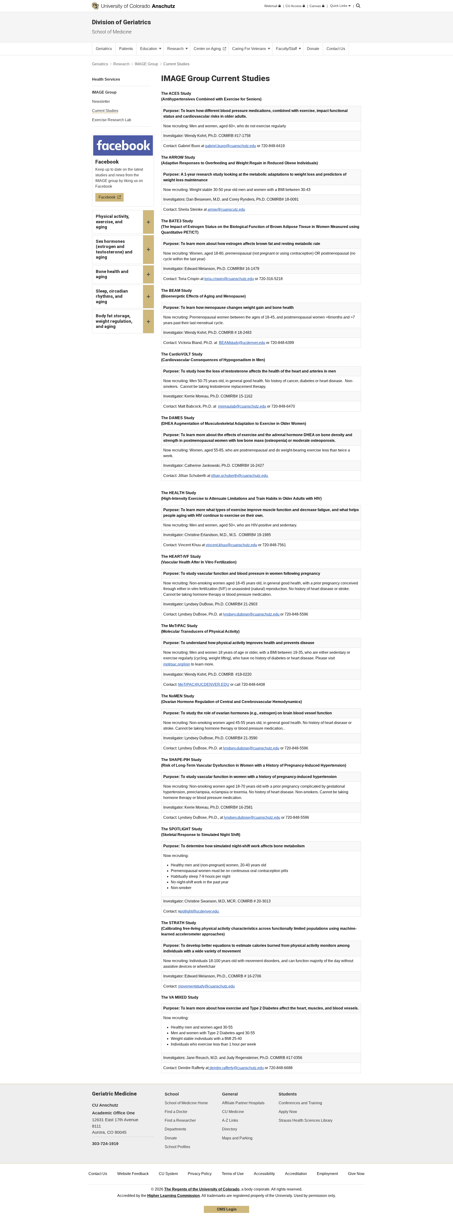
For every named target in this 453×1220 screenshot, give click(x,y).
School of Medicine (112, 32)
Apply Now (288, 1112)
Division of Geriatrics (121, 22)
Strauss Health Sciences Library (305, 1120)
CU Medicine (233, 1112)
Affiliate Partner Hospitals (243, 1103)
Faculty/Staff (287, 49)
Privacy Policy (200, 1174)
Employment (327, 1174)
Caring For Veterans (249, 49)
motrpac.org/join (176, 664)
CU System (168, 1174)
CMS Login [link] (226, 1209)
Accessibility (264, 1174)
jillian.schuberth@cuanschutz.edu (240, 476)
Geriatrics (100, 64)
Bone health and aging (112, 274)
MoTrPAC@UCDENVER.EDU (203, 684)
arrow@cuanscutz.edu (226, 209)
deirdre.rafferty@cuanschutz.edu (236, 1068)
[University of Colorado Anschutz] (133, 6)
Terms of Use (233, 1174)
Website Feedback (133, 1174)
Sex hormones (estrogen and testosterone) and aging (114, 249)
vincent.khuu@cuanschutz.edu (231, 545)
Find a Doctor (176, 1112)
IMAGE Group (146, 64)
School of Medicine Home (186, 1103)
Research (176, 49)
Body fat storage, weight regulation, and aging (114, 321)
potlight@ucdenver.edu (200, 911)
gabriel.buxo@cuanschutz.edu (230, 146)
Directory (229, 1129)
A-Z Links (230, 1120)
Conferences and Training (300, 1103)
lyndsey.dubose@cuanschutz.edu (251, 614)
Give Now (356, 1174)
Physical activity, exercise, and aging (112, 221)
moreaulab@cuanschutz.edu (242, 406)
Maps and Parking (237, 1138)
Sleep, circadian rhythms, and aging (112, 296)
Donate (171, 1138)
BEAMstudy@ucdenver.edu (242, 343)
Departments (175, 1129)
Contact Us (97, 1174)
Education (149, 49)
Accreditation (296, 1174)
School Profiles (177, 1147)
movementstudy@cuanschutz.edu (206, 986)
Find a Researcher (180, 1120)
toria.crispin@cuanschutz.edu (229, 279)
